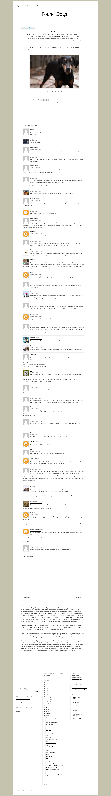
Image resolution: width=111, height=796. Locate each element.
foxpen (32, 259)
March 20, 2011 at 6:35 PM (35, 157)
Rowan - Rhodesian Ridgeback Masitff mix (54, 765)
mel (31, 370)
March (47, 715)
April (47, 713)
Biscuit (32, 231)
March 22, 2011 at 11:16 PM (36, 451)
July (46, 707)
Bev (31, 272)
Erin (31, 249)
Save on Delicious (41, 102)
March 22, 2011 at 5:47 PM (35, 443)
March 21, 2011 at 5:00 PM (35, 387)
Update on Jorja (49, 756)
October (47, 701)
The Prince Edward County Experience (79, 688)
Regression (48, 726)
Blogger (30, 790)
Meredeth (32, 210)
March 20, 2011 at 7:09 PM (35, 178)
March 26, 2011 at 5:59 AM (36, 502)
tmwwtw (66, 790)
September (48, 703)
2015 (45, 688)
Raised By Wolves (76, 697)
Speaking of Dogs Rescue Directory (23, 702)
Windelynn (32, 314)
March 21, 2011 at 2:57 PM (35, 372)
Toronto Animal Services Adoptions (23, 699)
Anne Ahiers (33, 337)
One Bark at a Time (75, 686)
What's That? (75, 698)
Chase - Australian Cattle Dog (51, 739)
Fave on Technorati (65, 102)
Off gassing (48, 771)
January (47, 782)
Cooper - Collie (49, 748)
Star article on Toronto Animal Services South (55, 777)
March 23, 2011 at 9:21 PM (35, 460)
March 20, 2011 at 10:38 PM (36, 233)
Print (39, 99)
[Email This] (41, 100)
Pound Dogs (54, 14)
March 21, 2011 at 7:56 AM (36, 283)
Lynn (31, 512)
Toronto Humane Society (21, 701)
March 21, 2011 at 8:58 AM (36, 293)
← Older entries (26, 597)
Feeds (94, 6)
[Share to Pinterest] (48, 100)
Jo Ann (31, 291)
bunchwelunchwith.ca (35, 529)
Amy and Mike (33, 190)
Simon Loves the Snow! (77, 714)
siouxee (32, 501)
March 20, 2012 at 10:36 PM (36, 547)
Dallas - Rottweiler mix (50, 752)
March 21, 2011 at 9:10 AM (36, 316)
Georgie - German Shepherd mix (52, 769)
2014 (45, 690)
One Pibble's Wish (77, 713)
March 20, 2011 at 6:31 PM (35, 149)
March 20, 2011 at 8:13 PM (35, 191)
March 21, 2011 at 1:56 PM (35, 356)
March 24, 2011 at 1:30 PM (35, 469)
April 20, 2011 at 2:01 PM (35, 530)
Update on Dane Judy (50, 717)
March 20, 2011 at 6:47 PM (35, 167)
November (48, 699)
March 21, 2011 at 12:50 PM (36, 347)
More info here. (47, 675)
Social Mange (33, 458)
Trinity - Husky (49, 731)
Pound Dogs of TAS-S (20, 709)
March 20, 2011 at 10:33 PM (36, 220)
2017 (45, 684)
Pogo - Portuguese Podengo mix (52, 763)
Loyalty (47, 750)
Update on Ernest (49, 724)
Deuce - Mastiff (49, 737)
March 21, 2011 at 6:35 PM (35, 398)
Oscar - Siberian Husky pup (51, 722)
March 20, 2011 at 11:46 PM (36, 261)
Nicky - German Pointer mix (51, 767)
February (47, 780)
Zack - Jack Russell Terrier (51, 743)
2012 (45, 694)
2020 (45, 682)
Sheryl (31, 177)
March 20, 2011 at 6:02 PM (35, 131)
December (48, 697)
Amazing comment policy (77, 679)
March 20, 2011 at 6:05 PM (35, 140)
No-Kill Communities (77, 718)
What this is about (75, 675)
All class (47, 754)
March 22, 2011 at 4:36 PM (35, 434)
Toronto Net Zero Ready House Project (79, 689)
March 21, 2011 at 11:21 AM (36, 338)
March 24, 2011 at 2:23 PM (35, 488)
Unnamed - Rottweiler (50, 761)
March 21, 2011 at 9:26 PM (35, 408)
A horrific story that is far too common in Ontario (82, 709)
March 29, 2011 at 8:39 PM (35, 514)
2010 (45, 784)
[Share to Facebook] (46, 100)
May (46, 711)
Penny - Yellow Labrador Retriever (53, 728)
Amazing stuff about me (76, 677)
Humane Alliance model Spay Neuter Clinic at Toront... (55, 775)
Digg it (57, 102)
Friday (47, 758)
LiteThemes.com (73, 790)
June (46, 709)
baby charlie (33, 441)
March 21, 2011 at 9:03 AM (36, 304)
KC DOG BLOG (76, 702)
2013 (45, 692)
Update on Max (49, 720)
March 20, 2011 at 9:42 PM (35, 211)
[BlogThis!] (43, 100)
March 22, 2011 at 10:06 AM (36, 421)
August (47, 705)
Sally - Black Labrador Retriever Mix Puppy (54, 718)
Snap (47, 773)
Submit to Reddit (50, 102)
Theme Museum (55, 790)
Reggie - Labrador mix (50, 745)
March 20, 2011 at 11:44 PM (36, 251)
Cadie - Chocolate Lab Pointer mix (53, 759)
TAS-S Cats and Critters (20, 711)
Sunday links (48, 730)
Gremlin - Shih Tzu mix (50, 733)
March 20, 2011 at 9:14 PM (35, 200)
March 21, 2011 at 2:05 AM (36, 274)
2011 (45, 696)
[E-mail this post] (32, 102)
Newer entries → (78, 597)
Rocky (54, 31)
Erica (31, 406)
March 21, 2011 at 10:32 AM (36, 325)
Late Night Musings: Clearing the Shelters (81, 703)
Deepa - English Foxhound (51, 746)
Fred (31, 345)
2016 (45, 686)
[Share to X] (45, 100)
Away (47, 735)
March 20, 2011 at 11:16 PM (36, 241)
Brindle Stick (76, 708)
